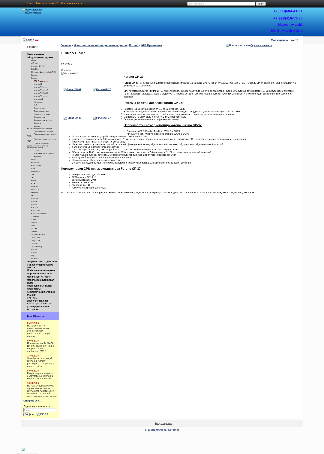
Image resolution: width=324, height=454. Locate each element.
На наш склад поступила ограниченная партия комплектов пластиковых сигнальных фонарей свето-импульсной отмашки (42, 391)
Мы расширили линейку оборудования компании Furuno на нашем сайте (40, 376)
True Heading (36, 247)
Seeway (34, 223)
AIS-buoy (34, 63)
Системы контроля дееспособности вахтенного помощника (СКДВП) (38, 146)
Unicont (34, 250)
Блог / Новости (35, 316)
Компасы (37, 123)
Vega (33, 256)
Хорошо (74, 67)
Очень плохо (63, 67)
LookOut (34, 187)
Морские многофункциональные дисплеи (39, 127)
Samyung (35, 217)
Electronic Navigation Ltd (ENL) (43, 72)
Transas (34, 244)
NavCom (34, 199)
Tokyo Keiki (35, 241)
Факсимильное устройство (44, 154)
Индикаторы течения (42, 114)
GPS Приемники (41, 81)
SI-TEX (34, 229)
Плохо (67, 67)
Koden (33, 181)
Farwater (34, 75)
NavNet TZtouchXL (41, 96)
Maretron (34, 193)
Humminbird (36, 166)
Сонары (37, 151)
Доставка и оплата (71, 3)
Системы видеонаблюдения (37, 299)
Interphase (35, 172)
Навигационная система (43, 131)
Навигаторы (33, 288)
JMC (33, 175)
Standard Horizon (38, 235)
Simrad (34, 232)
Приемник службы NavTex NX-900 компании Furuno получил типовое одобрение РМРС (41, 347)
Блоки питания (39, 108)
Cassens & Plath (37, 66)
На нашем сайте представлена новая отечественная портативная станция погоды (38, 331)
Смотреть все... (31, 400)
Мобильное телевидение (41, 270)
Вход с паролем (163, 423)
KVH (33, 184)
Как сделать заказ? (47, 3)
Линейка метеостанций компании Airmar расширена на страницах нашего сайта (40, 362)
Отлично (78, 67)
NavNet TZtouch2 (41, 90)
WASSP (34, 259)
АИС (35, 105)
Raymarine (35, 211)
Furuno (34, 78)
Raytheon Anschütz (39, 214)
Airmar (33, 60)
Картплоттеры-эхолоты (43, 120)
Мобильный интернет (39, 276)
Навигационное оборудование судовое (40, 56)
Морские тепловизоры (39, 273)
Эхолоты (37, 157)
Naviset (34, 205)
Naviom (34, 202)
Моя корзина (279, 39)
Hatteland (35, 163)
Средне (71, 67)
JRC (33, 178)
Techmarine (35, 238)
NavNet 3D (38, 84)
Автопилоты (38, 102)
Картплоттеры (39, 117)
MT (32, 196)
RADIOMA (35, 208)
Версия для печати (261, 45)
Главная (66, 45)
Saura (33, 220)
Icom (33, 169)
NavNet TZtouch (40, 87)
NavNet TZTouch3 (41, 93)
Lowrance (35, 190)
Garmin (34, 160)
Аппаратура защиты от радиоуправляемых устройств (39, 306)
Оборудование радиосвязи (42, 261)
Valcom (34, 253)
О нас (30, 3)
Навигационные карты (39, 285)
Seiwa (33, 226)
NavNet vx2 (38, 99)
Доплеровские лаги (41, 111)
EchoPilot (35, 69)
